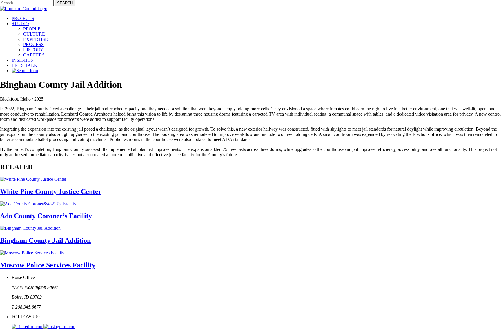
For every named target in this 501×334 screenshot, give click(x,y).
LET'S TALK (24, 65)
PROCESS (33, 44)
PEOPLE (32, 28)
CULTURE (34, 34)
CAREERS (34, 54)
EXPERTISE (35, 39)
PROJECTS (23, 18)
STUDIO (20, 23)
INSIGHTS (22, 60)
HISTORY (33, 49)
